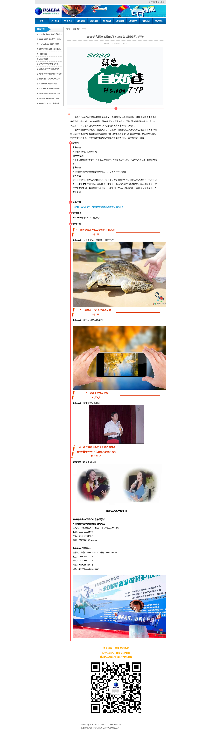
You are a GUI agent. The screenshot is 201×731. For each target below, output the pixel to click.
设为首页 (152, 2)
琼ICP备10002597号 (112, 728)
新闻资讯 (76, 29)
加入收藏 (161, 2)
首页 (68, 29)
